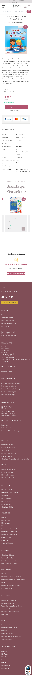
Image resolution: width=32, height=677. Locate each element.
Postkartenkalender (7, 603)
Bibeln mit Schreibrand (9, 529)
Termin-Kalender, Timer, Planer (11, 606)
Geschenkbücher (7, 588)
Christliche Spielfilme (8, 469)
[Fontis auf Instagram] (6, 297)
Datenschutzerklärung (8, 386)
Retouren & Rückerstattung (10, 431)
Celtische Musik (6, 639)
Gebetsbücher (6, 537)
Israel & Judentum (7, 456)
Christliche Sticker (7, 507)
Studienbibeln (6, 520)
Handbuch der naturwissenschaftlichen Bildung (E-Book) (16, 219)
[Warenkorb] (29, 6)
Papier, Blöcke (6, 504)
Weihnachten (5, 665)
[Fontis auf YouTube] (2, 297)
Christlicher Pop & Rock (9, 628)
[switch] (28, 673)
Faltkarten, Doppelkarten (9, 493)
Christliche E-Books (7, 555)
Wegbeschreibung (7, 320)
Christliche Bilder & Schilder (10, 585)
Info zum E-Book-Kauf (16, 110)
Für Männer (5, 657)
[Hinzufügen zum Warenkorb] (23, 229)
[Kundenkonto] (25, 6)
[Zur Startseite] (3, 288)
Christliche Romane (7, 444)
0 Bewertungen (17, 23)
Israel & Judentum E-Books (10, 561)
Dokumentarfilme (7, 472)
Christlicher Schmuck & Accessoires (13, 579)
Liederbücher (5, 540)
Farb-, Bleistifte (6, 498)
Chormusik (5, 630)
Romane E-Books (7, 558)
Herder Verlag (20, 157)
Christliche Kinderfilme (9, 478)
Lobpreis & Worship (8, 625)
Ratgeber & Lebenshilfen (9, 453)
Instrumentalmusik (7, 633)
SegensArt (4, 495)
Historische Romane (8, 447)
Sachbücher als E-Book (9, 564)
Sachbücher (5, 450)
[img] (4, 22)
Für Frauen (5, 654)
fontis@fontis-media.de (9, 415)
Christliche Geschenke (8, 574)
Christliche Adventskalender (10, 612)
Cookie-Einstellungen (8, 392)
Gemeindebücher (7, 543)
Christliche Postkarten (8, 490)
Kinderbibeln (5, 523)
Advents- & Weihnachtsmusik (11, 636)
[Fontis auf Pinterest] (12, 297)
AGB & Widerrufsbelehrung (10, 383)
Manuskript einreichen (8, 323)
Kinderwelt (5, 660)
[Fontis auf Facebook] (9, 297)
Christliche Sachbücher (9, 532)
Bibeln (3, 517)
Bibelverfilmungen (7, 475)
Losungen (4, 614)
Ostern (3, 663)
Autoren (4, 651)
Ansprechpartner (7, 318)
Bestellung (5, 425)
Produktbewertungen (8, 394)
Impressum (5, 326)
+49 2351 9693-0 (21, 0)
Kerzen (3, 582)
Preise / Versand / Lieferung (10, 389)
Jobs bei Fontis (6, 371)
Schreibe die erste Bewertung (16, 273)
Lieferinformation (7, 428)
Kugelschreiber (6, 501)
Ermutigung (5, 668)
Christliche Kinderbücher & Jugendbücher (15, 459)
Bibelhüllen (5, 526)
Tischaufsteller (6, 609)
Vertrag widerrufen (10, 302)
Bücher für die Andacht (9, 534)
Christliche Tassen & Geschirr (11, 577)
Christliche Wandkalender (9, 600)
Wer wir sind (5, 315)
